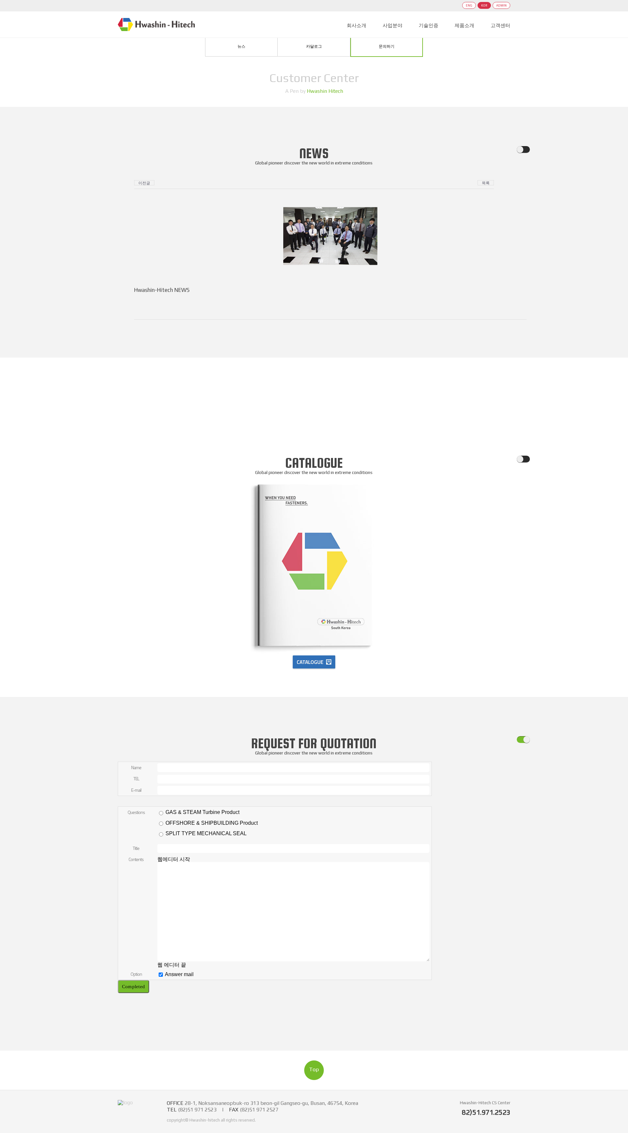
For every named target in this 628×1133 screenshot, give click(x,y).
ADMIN (501, 5)
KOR (484, 5)
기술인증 (428, 25)
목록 (486, 183)
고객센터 (500, 25)
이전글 (144, 183)
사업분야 (392, 25)
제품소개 (464, 25)
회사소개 (356, 25)
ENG (469, 5)
